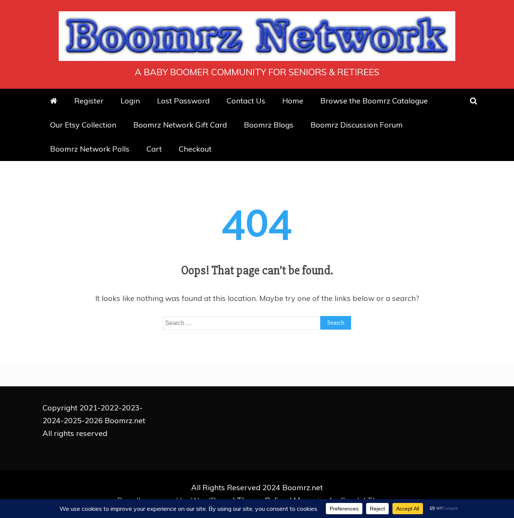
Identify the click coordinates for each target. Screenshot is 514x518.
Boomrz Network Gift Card (180, 124)
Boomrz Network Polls (89, 148)
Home (292, 100)
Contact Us (246, 100)
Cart (154, 148)
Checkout (195, 148)
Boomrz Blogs (268, 124)
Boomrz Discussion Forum (356, 124)
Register (88, 100)
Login (130, 100)
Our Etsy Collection (83, 124)
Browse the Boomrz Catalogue (374, 100)
